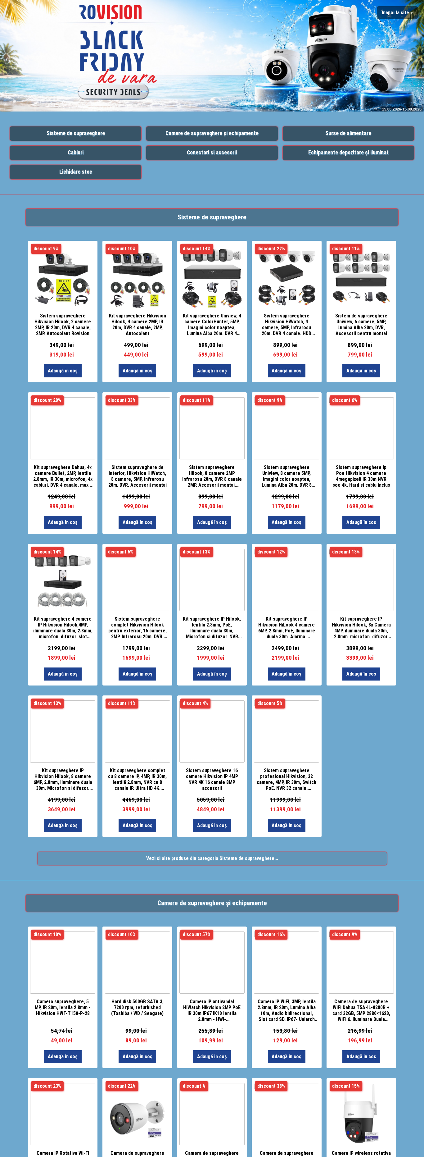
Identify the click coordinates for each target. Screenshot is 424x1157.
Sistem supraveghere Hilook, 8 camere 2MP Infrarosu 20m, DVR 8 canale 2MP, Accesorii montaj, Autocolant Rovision (212, 475)
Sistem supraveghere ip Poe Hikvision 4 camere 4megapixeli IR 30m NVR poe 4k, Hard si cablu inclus (361, 475)
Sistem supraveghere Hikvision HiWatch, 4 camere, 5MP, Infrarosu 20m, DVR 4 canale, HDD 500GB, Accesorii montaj (286, 324)
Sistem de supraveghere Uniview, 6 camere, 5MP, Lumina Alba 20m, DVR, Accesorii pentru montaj (361, 324)
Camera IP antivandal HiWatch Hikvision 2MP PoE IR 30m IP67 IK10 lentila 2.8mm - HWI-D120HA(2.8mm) (212, 1010)
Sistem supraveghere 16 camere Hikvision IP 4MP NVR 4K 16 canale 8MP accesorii (212, 779)
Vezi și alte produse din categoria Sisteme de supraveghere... (212, 858)
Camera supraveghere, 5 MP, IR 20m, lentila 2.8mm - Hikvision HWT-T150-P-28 (63, 1007)
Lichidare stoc (75, 172)
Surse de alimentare (348, 133)
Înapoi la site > (397, 13)
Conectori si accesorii (212, 152)
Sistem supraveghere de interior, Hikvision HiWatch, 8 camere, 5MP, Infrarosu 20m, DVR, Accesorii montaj (137, 475)
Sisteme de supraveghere (76, 133)
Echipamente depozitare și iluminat (348, 152)
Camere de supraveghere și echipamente (212, 133)
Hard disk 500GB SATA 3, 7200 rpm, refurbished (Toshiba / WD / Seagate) (137, 1007)
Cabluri (75, 152)
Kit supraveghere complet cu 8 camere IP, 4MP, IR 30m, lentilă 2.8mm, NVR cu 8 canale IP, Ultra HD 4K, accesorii (137, 779)
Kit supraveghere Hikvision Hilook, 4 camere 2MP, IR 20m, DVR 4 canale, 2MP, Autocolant (137, 324)
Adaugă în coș (63, 371)
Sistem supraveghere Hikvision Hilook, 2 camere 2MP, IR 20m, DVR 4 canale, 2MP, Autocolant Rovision (62, 324)
